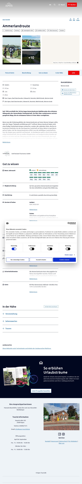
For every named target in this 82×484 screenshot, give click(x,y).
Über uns (61, 443)
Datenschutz (63, 441)
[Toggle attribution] (78, 63)
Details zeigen (69, 255)
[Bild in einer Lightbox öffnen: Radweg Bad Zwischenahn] (31, 57)
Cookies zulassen (64, 259)
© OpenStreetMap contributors (69, 62)
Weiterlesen (6, 142)
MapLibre (55, 62)
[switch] (32, 249)
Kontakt (47, 441)
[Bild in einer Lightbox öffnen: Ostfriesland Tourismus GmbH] (6, 153)
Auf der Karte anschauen (51, 306)
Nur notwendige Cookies (18, 259)
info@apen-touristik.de (22, 429)
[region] (60, 49)
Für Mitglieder (72, 441)
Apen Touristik (6, 19)
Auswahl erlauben (41, 259)
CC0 (39, 48)
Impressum (54, 441)
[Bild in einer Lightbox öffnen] (31, 42)
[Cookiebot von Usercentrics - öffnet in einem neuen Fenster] (69, 223)
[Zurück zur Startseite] (8, 5)
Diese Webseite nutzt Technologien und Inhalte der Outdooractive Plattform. (27, 348)
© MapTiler (60, 62)
